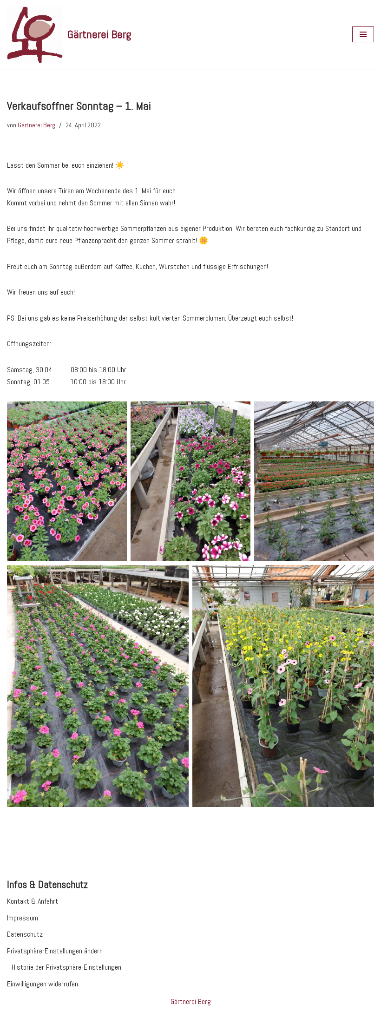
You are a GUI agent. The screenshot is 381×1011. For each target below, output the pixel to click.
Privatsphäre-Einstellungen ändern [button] (55, 951)
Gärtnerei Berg (36, 125)
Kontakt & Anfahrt (32, 901)
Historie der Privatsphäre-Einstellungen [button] (66, 967)
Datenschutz (25, 934)
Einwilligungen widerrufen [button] (42, 984)
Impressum (22, 918)
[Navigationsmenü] (363, 34)
